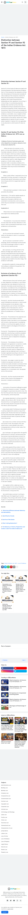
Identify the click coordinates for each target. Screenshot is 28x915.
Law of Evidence (22, 563)
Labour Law (4, 833)
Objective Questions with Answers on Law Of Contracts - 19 (17, 680)
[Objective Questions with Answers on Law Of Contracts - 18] (5, 688)
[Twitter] (5, 567)
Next (23, 660)
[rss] (20, 900)
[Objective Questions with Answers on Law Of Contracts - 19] (5, 681)
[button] (2, 2)
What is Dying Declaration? (9, 523)
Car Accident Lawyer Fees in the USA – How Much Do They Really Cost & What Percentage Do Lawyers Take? (21, 728)
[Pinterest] (11, 567)
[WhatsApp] (8, 567)
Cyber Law (3, 814)
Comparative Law (5, 796)
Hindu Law (4, 820)
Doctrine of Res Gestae (8, 519)
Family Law (4, 817)
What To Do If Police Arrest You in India (6, 742)
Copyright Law (5, 804)
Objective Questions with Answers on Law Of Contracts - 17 (17, 700)
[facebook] (7, 668)
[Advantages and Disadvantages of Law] (5, 707)
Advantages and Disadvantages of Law (17, 706)
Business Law (4, 790)
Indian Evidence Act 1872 (11, 37)
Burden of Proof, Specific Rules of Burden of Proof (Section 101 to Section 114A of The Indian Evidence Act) (20, 588)
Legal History (4, 844)
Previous (5, 660)
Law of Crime (4, 836)
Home (2, 37)
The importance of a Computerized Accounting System (17, 693)
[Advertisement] (14, 20)
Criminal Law (4, 809)
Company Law (4, 793)
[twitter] (20, 671)
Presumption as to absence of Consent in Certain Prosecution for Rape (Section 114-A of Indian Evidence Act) (7, 588)
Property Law (4, 852)
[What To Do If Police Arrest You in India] (7, 736)
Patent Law (4, 849)
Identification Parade (8, 516)
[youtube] (20, 668)
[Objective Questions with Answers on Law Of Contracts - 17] (5, 701)
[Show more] (17, 567)
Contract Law (4, 801)
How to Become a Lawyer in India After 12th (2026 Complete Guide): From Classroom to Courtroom (7, 727)
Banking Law (4, 787)
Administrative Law (6, 785)
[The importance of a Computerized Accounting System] (5, 694)
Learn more (10, 909)
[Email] (14, 567)
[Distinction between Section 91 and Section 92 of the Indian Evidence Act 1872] (7, 599)
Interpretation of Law (6, 828)
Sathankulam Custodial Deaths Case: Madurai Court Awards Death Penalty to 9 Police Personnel (20, 744)
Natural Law (4, 846)
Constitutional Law (6, 798)
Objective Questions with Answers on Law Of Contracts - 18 (17, 687)
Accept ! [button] (5, 912)
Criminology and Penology (7, 812)
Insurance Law (5, 822)
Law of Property (5, 841)
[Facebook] (2, 567)
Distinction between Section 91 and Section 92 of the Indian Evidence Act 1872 (7, 607)
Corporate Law (5, 806)
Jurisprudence (4, 830)
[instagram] (7, 671)
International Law (5, 825)
